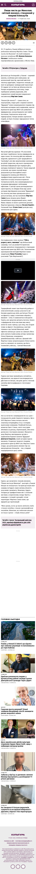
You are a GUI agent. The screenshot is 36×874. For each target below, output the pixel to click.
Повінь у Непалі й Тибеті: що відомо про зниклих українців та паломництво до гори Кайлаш (17, 646)
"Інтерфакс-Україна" (26, 857)
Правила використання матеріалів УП (18, 843)
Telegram (23, 68)
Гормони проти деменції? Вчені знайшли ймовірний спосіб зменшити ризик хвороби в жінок (17, 711)
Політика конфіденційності (23, 841)
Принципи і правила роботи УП (18, 845)
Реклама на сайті (9, 841)
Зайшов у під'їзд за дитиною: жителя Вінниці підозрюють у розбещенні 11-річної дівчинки (17, 777)
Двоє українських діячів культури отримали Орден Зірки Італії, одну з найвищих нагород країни (16, 744)
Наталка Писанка (11, 18)
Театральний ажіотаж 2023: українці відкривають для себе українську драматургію (16, 522)
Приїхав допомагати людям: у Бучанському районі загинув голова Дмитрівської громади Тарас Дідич (16, 678)
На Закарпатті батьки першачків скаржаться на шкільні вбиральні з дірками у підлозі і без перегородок (16, 809)
